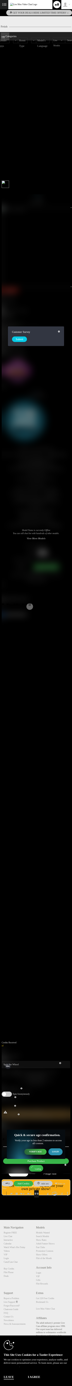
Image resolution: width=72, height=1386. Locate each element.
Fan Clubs (40, 1247)
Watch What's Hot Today (14, 1247)
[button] (4, 604)
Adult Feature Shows (45, 1243)
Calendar (7, 1243)
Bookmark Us (42, 1302)
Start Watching (51, 493)
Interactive (8, 1240)
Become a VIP (36, 506)
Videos (7, 1251)
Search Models (42, 1236)
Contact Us (8, 1316)
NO (42, 552)
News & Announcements (15, 1324)
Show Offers (41, 1254)
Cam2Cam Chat (11, 1262)
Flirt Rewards (42, 1283)
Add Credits (23, 1183)
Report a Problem (11, 1298)
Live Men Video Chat (45, 1309)
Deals (6, 1276)
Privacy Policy (11, 1366)
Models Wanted (43, 1232)
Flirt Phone (8, 1272)
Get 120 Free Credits (45, 1298)
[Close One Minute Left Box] (3, 1139)
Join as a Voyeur (36, 483)
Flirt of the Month (44, 1258)
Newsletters (9, 1320)
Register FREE (10, 1232)
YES (30, 552)
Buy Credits (9, 1268)
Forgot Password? (12, 1305)
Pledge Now (50, 1173)
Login (55, 1152)
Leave (9, 1376)
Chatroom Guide (11, 1309)
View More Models (56, 454)
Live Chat (8, 1236)
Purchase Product (36, 1161)
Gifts (38, 1280)
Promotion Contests (44, 1251)
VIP (5, 1254)
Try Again (21, 567)
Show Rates (41, 1240)
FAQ (6, 1313)
